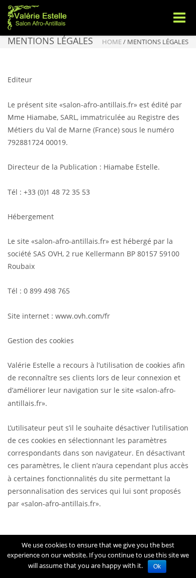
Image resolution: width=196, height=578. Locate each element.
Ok (157, 566)
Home (112, 41)
